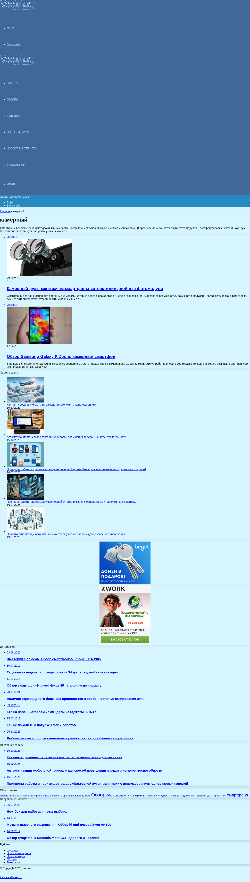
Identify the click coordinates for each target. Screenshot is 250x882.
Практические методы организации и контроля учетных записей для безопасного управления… (67, 534)
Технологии (14, 862)
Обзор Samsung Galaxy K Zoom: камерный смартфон (61, 356)
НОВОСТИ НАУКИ (18, 132)
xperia (87, 796)
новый (193, 796)
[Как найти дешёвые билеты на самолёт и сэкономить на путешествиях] (25, 401)
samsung (73, 795)
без (131, 796)
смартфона (237, 795)
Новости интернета (22, 148)
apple (32, 796)
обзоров (201, 796)
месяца (175, 795)
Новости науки (16, 856)
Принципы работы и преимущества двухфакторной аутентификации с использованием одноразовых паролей (76, 469)
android (4, 795)
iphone (55, 795)
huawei (47, 795)
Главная (5, 211)
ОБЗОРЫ (12, 99)
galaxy (38, 795)
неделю (185, 795)
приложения (220, 796)
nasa (62, 796)
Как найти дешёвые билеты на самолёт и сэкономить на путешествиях (51, 404)
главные (150, 795)
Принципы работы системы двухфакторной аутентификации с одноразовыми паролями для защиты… (72, 501)
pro (65, 796)
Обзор (98, 794)
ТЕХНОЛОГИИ (16, 164)
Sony (81, 795)
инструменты (163, 795)
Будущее (12, 850)
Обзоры (12, 859)
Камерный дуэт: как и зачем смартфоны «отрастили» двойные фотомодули (85, 288)
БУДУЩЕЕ (13, 115)
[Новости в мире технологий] (17, 8)
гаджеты (139, 795)
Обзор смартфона (117, 795)
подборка (209, 796)
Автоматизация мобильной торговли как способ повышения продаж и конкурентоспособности (66, 437)
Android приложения (19, 796)
